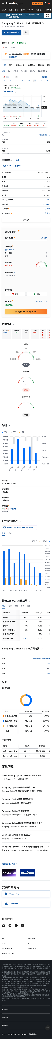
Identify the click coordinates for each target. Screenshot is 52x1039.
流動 (3, 943)
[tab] (6, 334)
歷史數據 (24, 71)
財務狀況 (31, 65)
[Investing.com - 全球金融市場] (14, 3)
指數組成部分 (42, 71)
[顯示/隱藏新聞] (16, 77)
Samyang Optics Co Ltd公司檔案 (21, 648)
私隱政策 (5, 1017)
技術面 (41, 65)
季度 (10, 533)
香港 (23, 9)
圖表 (11, 65)
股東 (4, 681)
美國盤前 (39, 9)
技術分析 (7, 324)
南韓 (48, 673)
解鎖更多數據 (43, 135)
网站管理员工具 (8, 953)
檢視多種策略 (13, 57)
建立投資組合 (7, 948)
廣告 (29, 943)
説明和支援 (32, 948)
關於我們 (31, 938)
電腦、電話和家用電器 (41, 658)
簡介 (9, 71)
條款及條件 (5, 1009)
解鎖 (26, 638)
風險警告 (5, 1025)
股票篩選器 (13, 9)
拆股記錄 (32, 71)
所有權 (16, 71)
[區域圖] (7, 77)
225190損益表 (10, 521)
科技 (48, 663)
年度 (3, 533)
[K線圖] (4, 77)
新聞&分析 (20, 65)
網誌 (3, 938)
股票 (4, 9)
